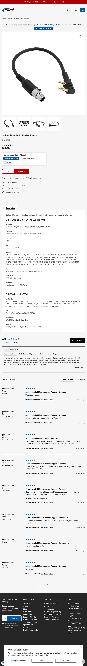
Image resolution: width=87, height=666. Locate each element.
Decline (66, 661)
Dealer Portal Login (30, 630)
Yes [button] (42, 399)
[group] (13, 339)
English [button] (78, 367)
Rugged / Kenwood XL (29, 158)
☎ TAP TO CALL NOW (43, 28)
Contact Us (48, 606)
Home (4, 18)
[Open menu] (82, 10)
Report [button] (46, 399)
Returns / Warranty (51, 617)
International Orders (30, 620)
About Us (26, 604)
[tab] (67, 379)
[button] (43, 145)
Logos (25, 627)
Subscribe (14, 618)
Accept (42, 661)
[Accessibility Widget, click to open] (3, 663)
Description (10, 208)
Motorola (8, 162)
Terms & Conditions (51, 620)
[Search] (67, 10)
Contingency (49, 609)
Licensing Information (52, 614)
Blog (25, 609)
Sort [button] (4, 379)
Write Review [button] (77, 340)
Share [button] (51, 399)
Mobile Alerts (28, 614)
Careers (26, 606)
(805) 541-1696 (56, 25)
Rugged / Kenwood (11, 158)
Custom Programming (52, 612)
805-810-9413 (79, 628)
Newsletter (27, 612)
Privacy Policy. (43, 655)
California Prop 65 (51, 604)
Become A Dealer (29, 617)
